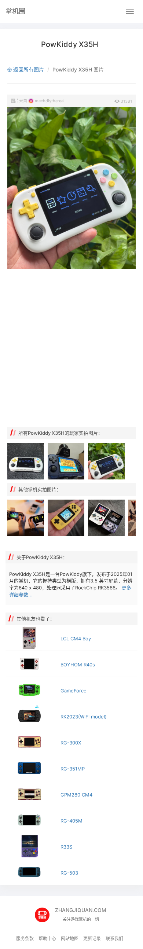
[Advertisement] (71, 347)
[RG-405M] (31, 820)
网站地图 (69, 938)
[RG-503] (31, 872)
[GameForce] (31, 690)
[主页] (45, 912)
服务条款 (25, 938)
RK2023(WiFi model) (83, 717)
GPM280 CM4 (76, 795)
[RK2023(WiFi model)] (31, 716)
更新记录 (92, 938)
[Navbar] (130, 11)
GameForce (73, 691)
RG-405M (71, 821)
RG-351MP (72, 769)
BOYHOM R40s (77, 664)
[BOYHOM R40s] (31, 664)
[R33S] (31, 846)
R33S (66, 847)
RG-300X (70, 743)
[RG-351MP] (31, 768)
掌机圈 (15, 11)
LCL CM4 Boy (75, 638)
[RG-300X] (31, 742)
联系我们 (114, 938)
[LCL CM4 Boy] (31, 638)
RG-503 (69, 873)
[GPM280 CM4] (31, 794)
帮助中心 (47, 938)
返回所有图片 (28, 69)
